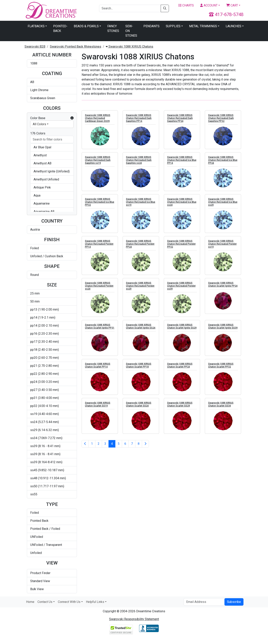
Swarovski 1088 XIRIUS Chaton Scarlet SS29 (179, 404)
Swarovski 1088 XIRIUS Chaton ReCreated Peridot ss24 (99, 286)
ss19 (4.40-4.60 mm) (44, 414)
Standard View (40, 581)
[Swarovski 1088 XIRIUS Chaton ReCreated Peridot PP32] (182, 262)
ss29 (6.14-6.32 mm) (44, 430)
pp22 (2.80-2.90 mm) (44, 374)
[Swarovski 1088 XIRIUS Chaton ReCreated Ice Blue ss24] (182, 220)
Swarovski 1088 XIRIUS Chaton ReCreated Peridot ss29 (140, 286)
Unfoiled (36, 553)
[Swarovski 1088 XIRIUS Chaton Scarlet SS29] (182, 420)
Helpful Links (95, 602)
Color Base (37, 118)
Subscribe (234, 602)
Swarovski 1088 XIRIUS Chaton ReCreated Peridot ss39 (181, 286)
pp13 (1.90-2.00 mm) (44, 309)
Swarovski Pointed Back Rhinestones (75, 46)
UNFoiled (36, 537)
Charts (187, 5)
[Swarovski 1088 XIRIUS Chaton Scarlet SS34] (223, 420)
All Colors (39, 124)
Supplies (173, 26)
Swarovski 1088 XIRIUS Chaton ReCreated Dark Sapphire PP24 (180, 118)
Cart (234, 5)
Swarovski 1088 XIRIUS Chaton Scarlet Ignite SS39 (223, 326)
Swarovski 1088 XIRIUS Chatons (130, 46)
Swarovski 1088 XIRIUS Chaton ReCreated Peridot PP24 (140, 244)
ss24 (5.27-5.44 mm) (44, 422)
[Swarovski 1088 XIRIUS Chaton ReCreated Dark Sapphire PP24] (182, 136)
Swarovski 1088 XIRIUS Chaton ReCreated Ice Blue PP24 (222, 160)
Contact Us (44, 602)
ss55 (33, 494)
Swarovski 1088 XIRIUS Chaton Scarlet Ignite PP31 (99, 326)
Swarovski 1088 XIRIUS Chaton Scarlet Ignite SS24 (140, 326)
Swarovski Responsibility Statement (134, 619)
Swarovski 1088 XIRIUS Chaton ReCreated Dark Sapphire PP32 (221, 118)
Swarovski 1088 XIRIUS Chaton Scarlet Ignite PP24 (223, 284)
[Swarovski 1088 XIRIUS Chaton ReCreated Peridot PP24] (141, 262)
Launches (233, 26)
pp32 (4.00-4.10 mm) (44, 406)
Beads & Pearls (86, 26)
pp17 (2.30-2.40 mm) (44, 341)
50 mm (35, 301)
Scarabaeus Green (42, 98)
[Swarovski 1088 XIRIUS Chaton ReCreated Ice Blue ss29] (223, 220)
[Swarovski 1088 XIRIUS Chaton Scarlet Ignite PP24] (223, 301)
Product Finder (40, 573)
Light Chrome (39, 90)
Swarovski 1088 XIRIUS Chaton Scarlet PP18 (138, 365)
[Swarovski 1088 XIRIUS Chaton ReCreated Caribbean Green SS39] (100, 136)
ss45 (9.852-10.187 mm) (47, 470)
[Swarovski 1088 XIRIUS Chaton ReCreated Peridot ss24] (100, 303)
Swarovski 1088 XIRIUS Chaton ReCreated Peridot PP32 (181, 244)
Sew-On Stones (131, 30)
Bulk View (37, 589)
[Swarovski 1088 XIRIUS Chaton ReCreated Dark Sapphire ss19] (100, 178)
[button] (72, 118)
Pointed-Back (60, 28)
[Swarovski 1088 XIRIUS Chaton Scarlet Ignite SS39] (223, 342)
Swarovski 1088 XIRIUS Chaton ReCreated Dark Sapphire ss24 (138, 160)
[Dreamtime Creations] (51, 10)
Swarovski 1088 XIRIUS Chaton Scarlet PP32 (220, 365)
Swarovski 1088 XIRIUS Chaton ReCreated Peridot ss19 (222, 244)
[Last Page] (145, 444)
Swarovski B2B (35, 46)
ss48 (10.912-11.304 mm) (48, 478)
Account (210, 5)
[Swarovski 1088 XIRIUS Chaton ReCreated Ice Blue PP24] (223, 178)
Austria (35, 229)
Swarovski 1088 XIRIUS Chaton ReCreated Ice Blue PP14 (181, 160)
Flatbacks (36, 26)
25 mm (35, 293)
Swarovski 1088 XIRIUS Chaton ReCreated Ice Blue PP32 (99, 202)
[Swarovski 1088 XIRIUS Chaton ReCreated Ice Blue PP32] (100, 220)
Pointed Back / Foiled (45, 529)
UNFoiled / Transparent (46, 545)
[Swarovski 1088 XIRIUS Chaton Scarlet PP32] (223, 381)
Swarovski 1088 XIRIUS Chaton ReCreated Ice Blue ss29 (222, 202)
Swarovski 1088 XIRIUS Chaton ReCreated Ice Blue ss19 (140, 202)
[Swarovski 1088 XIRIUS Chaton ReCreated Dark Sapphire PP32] (223, 136)
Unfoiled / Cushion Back (46, 256)
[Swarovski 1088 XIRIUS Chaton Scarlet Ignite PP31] (100, 342)
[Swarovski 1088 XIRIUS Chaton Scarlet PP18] (141, 381)
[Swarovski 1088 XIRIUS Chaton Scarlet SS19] (100, 420)
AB (32, 82)
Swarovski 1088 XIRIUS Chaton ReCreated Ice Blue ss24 (181, 202)
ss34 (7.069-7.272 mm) (46, 438)
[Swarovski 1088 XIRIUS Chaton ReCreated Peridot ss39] (182, 303)
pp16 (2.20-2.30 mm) (44, 333)
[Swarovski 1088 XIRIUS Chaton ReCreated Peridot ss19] (223, 262)
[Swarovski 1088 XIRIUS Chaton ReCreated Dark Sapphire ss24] (141, 178)
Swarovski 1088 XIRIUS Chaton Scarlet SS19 (97, 404)
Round (34, 275)
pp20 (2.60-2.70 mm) (44, 358)
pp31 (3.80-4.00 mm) (44, 398)
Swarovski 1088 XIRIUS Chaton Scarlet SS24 (138, 404)
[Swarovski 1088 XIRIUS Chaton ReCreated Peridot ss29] (141, 303)
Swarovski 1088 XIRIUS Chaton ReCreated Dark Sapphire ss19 (97, 160)
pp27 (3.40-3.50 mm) (44, 390)
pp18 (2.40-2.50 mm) (44, 350)
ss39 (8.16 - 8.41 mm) (45, 446)
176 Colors (37, 133)
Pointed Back (39, 521)
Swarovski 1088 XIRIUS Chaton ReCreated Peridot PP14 (99, 244)
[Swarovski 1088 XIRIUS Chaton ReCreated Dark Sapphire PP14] (141, 136)
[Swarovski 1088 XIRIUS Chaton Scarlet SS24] (141, 420)
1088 (33, 63)
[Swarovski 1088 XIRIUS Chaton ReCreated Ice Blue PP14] (182, 178)
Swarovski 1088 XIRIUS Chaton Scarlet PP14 (97, 365)
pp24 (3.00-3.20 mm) (44, 382)
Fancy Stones (113, 28)
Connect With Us (69, 602)
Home (30, 602)
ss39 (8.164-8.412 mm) (46, 462)
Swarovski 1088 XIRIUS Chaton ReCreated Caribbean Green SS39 (97, 118)
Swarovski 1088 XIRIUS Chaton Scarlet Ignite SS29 (182, 326)
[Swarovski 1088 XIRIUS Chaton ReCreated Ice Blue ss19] (141, 220)
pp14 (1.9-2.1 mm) (42, 317)
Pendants (151, 26)
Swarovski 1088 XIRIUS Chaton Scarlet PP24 (179, 365)
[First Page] (85, 444)
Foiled (34, 248)
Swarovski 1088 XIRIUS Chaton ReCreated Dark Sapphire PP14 (138, 118)
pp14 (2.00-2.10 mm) (44, 325)
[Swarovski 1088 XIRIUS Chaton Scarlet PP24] (182, 381)
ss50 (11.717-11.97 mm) (47, 486)
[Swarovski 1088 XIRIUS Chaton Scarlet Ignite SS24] (141, 342)
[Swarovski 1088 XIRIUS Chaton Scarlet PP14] (100, 381)
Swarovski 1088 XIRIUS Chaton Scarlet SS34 (220, 404)
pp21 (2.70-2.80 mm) (44, 366)
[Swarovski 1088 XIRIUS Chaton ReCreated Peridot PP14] (100, 262)
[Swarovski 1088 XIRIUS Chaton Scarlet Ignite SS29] (182, 342)
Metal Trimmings (203, 26)
